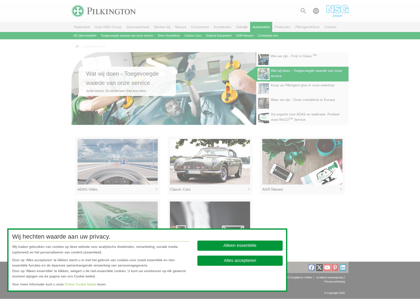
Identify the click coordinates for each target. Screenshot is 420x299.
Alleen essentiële (240, 245)
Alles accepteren (240, 260)
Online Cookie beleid (80, 284)
